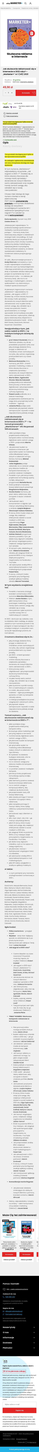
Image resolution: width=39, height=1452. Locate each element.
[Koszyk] (35, 3)
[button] (3, 3)
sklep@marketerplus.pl (13, 1311)
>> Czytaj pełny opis (10, 140)
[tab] (19, 142)
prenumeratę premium (16, 202)
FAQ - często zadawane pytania (17, 1289)
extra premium (16, 215)
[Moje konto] (30, 3)
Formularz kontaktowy (14, 1314)
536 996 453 (10, 1297)
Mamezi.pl (32, 1442)
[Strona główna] (14, 3)
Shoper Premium (21, 1439)
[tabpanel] (19, 681)
